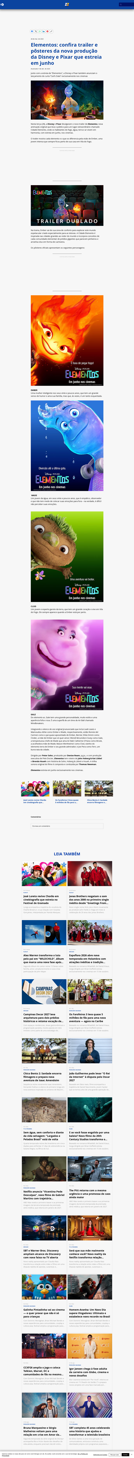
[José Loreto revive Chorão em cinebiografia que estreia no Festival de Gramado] (35, 788)
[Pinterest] (47, 31)
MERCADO (71, 951)
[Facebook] (32, 31)
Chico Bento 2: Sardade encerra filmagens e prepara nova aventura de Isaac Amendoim (98, 801)
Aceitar (125, 1455)
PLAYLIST (25, 892)
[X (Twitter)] (36, 31)
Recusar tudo (114, 1455)
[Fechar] (131, 1454)
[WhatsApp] (40, 31)
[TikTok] (2, 4)
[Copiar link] (51, 31)
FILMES (71, 1128)
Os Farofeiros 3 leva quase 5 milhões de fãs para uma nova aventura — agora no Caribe (67, 801)
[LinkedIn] (44, 31)
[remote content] (67, 165)
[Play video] (67, 205)
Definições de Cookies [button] (100, 1455)
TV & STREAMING (27, 1128)
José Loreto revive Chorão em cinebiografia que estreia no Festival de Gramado (34, 801)
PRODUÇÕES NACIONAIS (75, 1010)
